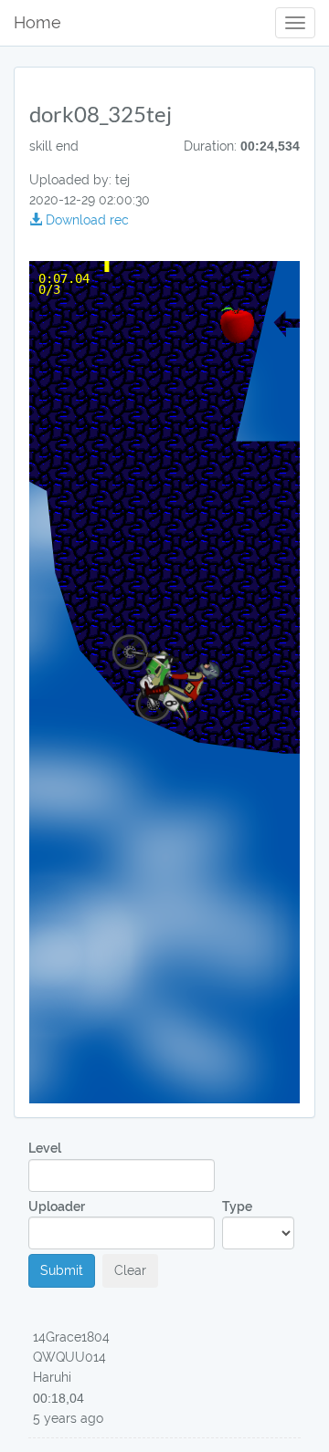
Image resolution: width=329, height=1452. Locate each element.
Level (44, 1148)
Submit (61, 1270)
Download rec (85, 220)
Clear (130, 1270)
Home (37, 22)
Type (237, 1206)
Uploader (56, 1206)
